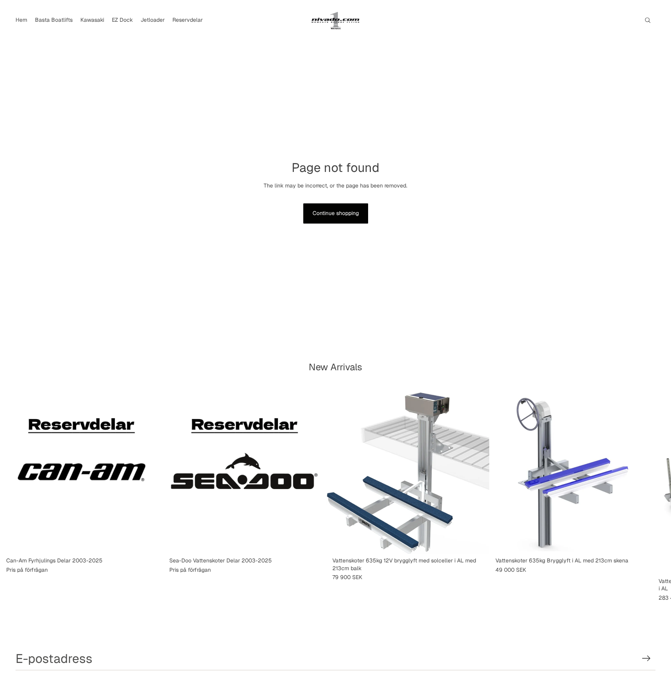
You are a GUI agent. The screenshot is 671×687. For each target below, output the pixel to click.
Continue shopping (336, 213)
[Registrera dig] (646, 658)
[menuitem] (21, 20)
